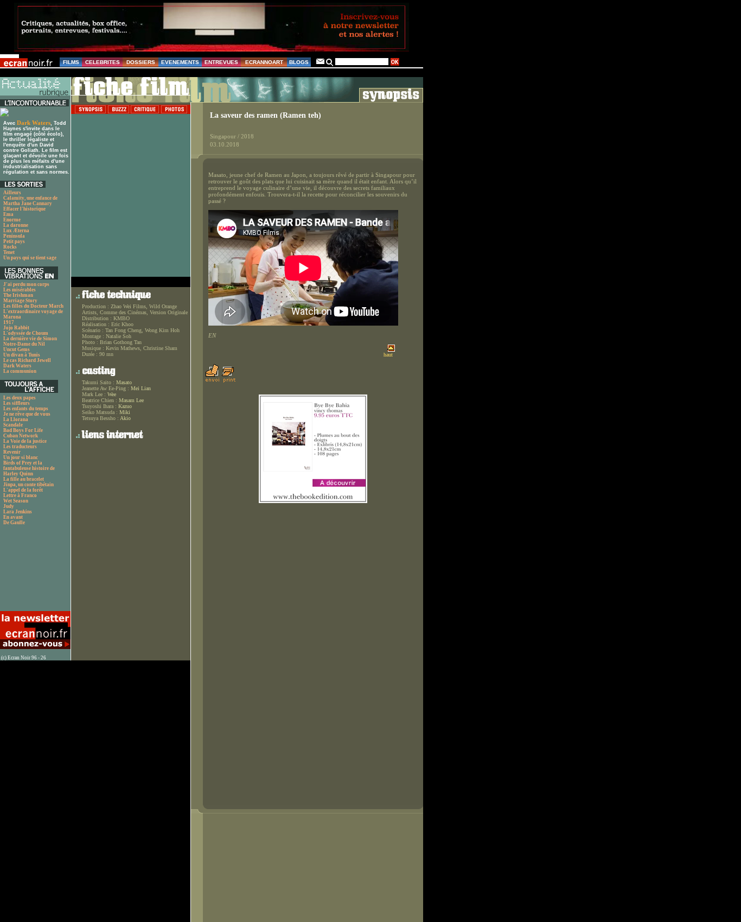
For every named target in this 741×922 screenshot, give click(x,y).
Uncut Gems (16, 349)
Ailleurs (12, 192)
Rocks (10, 247)
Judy (8, 506)
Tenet (9, 252)
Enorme (12, 219)
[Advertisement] (34, 571)
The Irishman (18, 295)
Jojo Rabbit (16, 327)
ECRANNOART (264, 62)
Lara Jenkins (17, 511)
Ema (8, 214)
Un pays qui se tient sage (29, 257)
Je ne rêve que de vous (26, 414)
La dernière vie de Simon (30, 338)
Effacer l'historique (24, 209)
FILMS (71, 62)
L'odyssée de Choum (25, 333)
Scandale (13, 425)
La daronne (15, 225)
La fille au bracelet (23, 479)
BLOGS (299, 62)
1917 (8, 322)
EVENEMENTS (180, 62)
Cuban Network (20, 435)
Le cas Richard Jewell (27, 360)
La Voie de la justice (25, 441)
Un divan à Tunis (21, 355)
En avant (13, 517)
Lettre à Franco (20, 495)
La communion (19, 371)
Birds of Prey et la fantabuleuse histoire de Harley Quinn (29, 468)
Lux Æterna (16, 230)
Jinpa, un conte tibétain (28, 484)
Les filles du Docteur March (33, 306)
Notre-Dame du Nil (24, 344)
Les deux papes (19, 397)
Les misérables (19, 290)
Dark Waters (33, 122)
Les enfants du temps (25, 408)
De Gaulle (14, 522)
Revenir (12, 452)
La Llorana (15, 419)
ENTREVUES (221, 62)
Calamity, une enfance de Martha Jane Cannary (30, 200)
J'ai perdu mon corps (26, 284)
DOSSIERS (140, 62)
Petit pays (14, 241)
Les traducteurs (20, 446)
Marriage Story (20, 300)
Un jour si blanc (20, 457)
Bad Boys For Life (23, 430)
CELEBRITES (102, 62)
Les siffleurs (16, 403)
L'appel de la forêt (23, 490)
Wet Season (15, 501)
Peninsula (14, 236)
